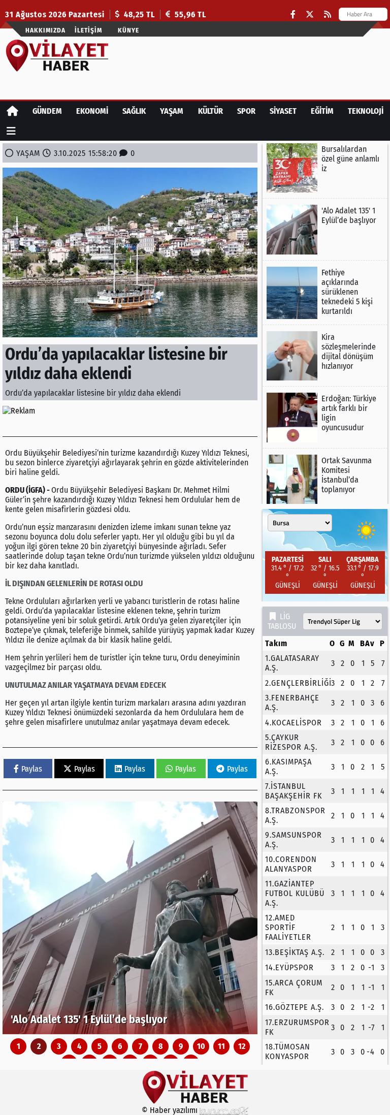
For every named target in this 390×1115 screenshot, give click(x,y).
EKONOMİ (92, 111)
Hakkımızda (45, 30)
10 (201, 1046)
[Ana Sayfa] (12, 111)
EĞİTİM (322, 111)
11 (221, 1046)
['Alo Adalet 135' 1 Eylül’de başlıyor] (130, 918)
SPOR (246, 111)
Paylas (31, 769)
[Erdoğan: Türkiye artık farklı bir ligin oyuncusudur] (325, 417)
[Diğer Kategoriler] (11, 131)
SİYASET (283, 111)
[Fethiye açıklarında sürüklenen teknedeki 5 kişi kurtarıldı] (325, 293)
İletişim (88, 30)
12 (241, 1046)
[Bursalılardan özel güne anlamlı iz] (325, 168)
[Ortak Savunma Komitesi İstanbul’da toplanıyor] (325, 479)
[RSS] (327, 14)
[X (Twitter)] (310, 14)
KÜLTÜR (210, 111)
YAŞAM (171, 111)
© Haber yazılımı (171, 1110)
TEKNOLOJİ (365, 111)
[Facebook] (293, 14)
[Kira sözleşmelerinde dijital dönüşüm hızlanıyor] (325, 355)
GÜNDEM (47, 111)
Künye (128, 30)
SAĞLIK (134, 111)
